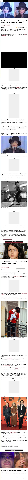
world (25, 34)
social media (18, 87)
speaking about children (18, 276)
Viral (11, 239)
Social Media (9, 239)
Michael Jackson (5, 239)
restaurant (4, 35)
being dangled (10, 358)
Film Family (6, 370)
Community (4, 468)
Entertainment (5, 19)
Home (1, 19)
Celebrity (9, 19)
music (9, 31)
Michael (17, 31)
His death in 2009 (3, 83)
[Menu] (27, 1)
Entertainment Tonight (6, 365)
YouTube (16, 368)
